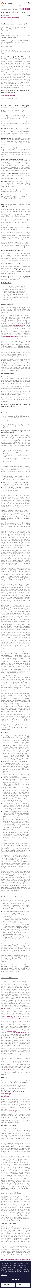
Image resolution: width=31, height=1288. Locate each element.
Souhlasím (23, 1285)
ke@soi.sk (8, 1093)
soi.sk (3, 1008)
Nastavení (15, 1279)
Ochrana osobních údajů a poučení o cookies (15, 1260)
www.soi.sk (5, 1096)
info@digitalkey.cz (11, 95)
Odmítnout (8, 1285)
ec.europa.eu (11, 1031)
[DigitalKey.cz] (7, 2)
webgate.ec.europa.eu (21, 1032)
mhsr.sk (9, 1016)
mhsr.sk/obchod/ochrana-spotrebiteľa (14, 1018)
